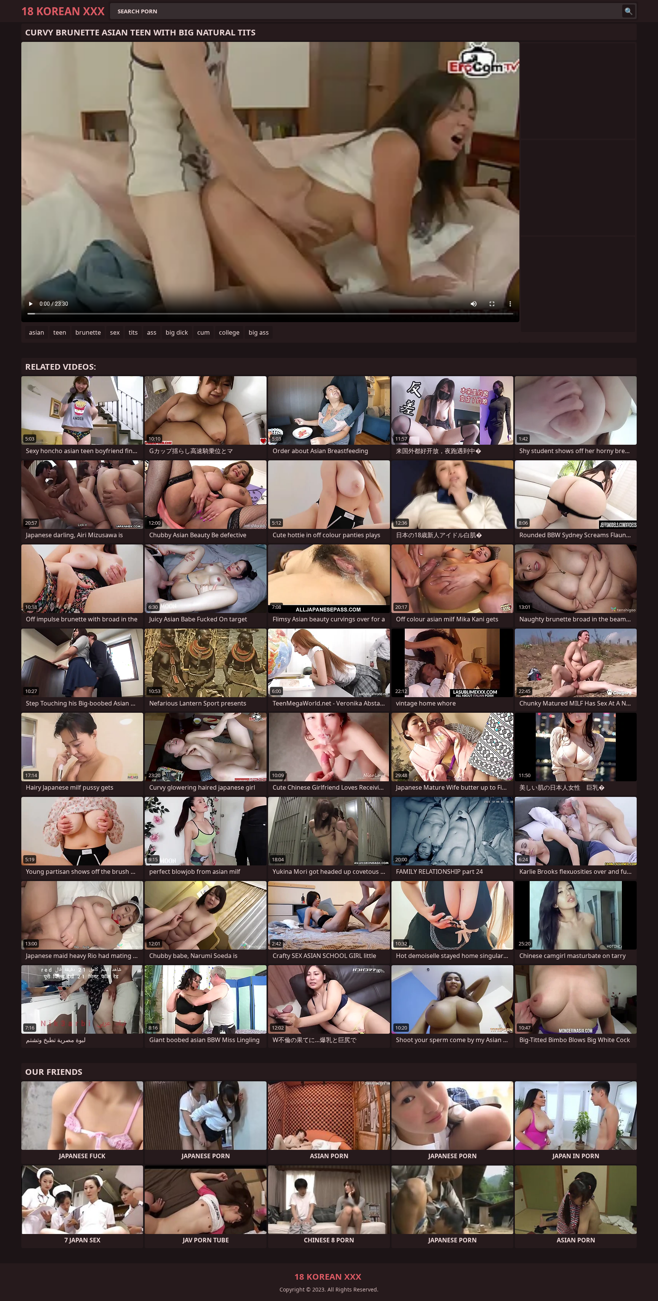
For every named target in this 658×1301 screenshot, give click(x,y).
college (229, 332)
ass (152, 332)
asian (36, 332)
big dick (177, 332)
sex (115, 332)
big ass (259, 332)
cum (203, 332)
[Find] (628, 11)
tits (133, 332)
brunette (88, 332)
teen (59, 332)
